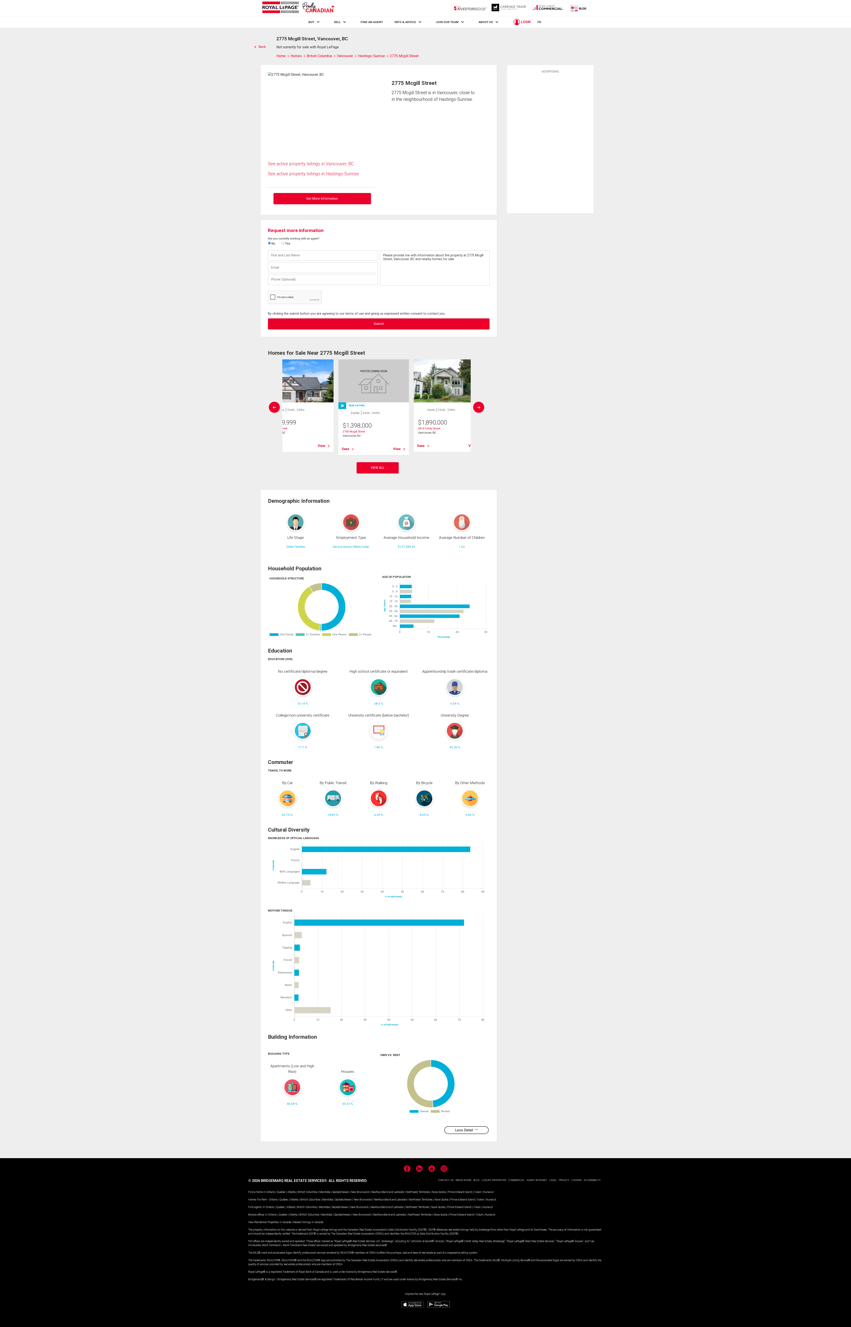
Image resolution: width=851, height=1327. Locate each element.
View (321, 446)
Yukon (477, 1192)
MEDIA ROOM (463, 1180)
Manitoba (324, 1192)
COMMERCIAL (516, 1180)
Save (345, 449)
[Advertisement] (550, 142)
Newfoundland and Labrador (387, 1192)
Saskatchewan (340, 1192)
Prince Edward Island (460, 1192)
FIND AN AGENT (372, 22)
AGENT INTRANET (537, 1180)
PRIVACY (564, 1180)
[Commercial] (548, 8)
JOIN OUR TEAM (447, 22)
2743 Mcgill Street (354, 431)
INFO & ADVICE (405, 22)
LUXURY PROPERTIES (494, 1180)
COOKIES (576, 1180)
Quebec (281, 1192)
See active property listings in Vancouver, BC (311, 163)
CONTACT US (445, 1180)
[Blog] (578, 8)
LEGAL (553, 1180)
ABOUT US (485, 22)
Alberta (291, 1192)
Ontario (270, 1192)
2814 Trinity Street (429, 428)
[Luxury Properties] (509, 8)
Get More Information (322, 199)
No (273, 243)
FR (539, 22)
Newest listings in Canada (308, 1222)
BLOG (476, 1180)
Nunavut (488, 1192)
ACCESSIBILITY (592, 1180)
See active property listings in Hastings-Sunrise (313, 173)
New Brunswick (360, 1192)
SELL (337, 22)
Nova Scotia (439, 1192)
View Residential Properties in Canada (269, 1222)
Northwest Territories (418, 1192)
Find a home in (256, 1192)
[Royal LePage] (298, 8)
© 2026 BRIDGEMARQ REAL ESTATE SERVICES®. (288, 1181)
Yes (287, 243)
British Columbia (307, 1192)
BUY (311, 22)
